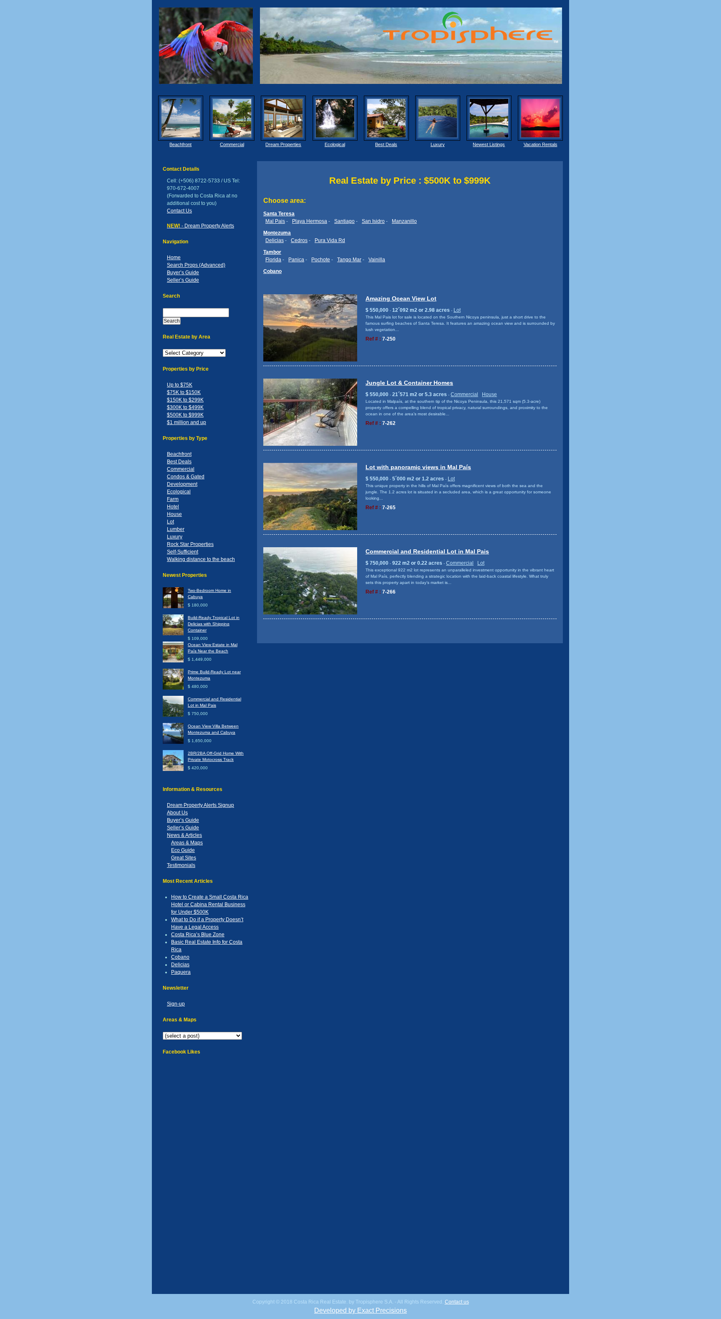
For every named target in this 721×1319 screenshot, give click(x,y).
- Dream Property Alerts (200, 226)
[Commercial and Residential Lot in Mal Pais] (173, 715)
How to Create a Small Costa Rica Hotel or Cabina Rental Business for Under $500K (209, 904)
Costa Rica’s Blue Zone (197, 934)
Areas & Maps (187, 843)
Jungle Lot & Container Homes (409, 382)
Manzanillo (404, 221)
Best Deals (386, 144)
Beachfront (180, 144)
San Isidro (373, 221)
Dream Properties (283, 144)
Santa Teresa (279, 214)
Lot (170, 522)
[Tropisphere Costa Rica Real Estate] (360, 45)
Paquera (181, 972)
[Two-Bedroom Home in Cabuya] (173, 606)
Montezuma (277, 233)
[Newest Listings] (489, 118)
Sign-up (176, 1004)
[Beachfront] (180, 118)
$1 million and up (186, 422)
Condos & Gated (185, 477)
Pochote (320, 260)
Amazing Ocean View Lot (401, 298)
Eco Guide (183, 850)
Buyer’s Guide (183, 272)
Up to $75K (179, 385)
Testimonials (181, 865)
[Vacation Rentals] (540, 118)
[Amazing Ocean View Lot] (310, 360)
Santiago (344, 221)
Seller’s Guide (183, 280)
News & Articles (184, 835)
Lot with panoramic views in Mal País (418, 467)
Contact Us (179, 211)
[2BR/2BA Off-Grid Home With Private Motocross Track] (173, 769)
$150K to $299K (185, 400)
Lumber (175, 529)
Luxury (438, 144)
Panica (296, 260)
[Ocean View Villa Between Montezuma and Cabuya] (173, 742)
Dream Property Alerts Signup (200, 805)
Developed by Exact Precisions (360, 1310)
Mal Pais (275, 221)
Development (182, 484)
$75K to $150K (184, 392)
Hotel (173, 507)
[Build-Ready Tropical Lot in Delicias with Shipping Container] (173, 634)
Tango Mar (349, 260)
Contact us (457, 1302)
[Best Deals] (386, 118)
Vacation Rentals (540, 144)
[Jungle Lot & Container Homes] (310, 444)
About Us (177, 813)
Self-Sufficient (182, 552)
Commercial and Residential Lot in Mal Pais (427, 551)
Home (174, 257)
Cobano (180, 957)
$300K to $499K (185, 407)
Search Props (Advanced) (196, 265)
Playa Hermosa (309, 221)
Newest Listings (489, 144)
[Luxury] (437, 118)
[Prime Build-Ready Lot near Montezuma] (173, 688)
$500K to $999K (185, 415)
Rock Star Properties (190, 544)
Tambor (272, 252)
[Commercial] (232, 118)
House (174, 514)
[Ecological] (335, 118)
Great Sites (183, 858)
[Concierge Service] (283, 118)
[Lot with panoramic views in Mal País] (310, 528)
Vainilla (376, 260)
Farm (173, 499)
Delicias (180, 965)
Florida (273, 260)
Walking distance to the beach (201, 559)
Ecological (335, 144)
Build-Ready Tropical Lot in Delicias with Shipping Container (213, 623)
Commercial (232, 144)
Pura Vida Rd (330, 240)
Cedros (299, 240)
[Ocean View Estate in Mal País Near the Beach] (173, 661)
